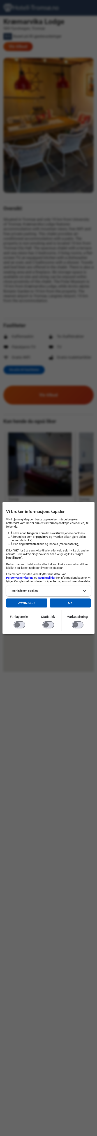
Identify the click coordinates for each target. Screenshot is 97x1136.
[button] (48, 590)
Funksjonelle (19, 617)
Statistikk (48, 617)
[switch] (19, 624)
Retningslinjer (46, 577)
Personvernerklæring (19, 577)
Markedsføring (77, 617)
